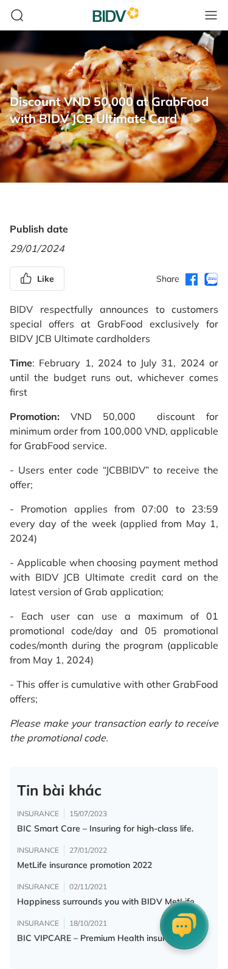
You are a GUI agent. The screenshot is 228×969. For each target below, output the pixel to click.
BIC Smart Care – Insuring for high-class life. (105, 828)
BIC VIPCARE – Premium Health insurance (101, 937)
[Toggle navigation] (211, 15)
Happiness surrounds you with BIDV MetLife (106, 901)
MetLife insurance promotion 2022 (84, 864)
